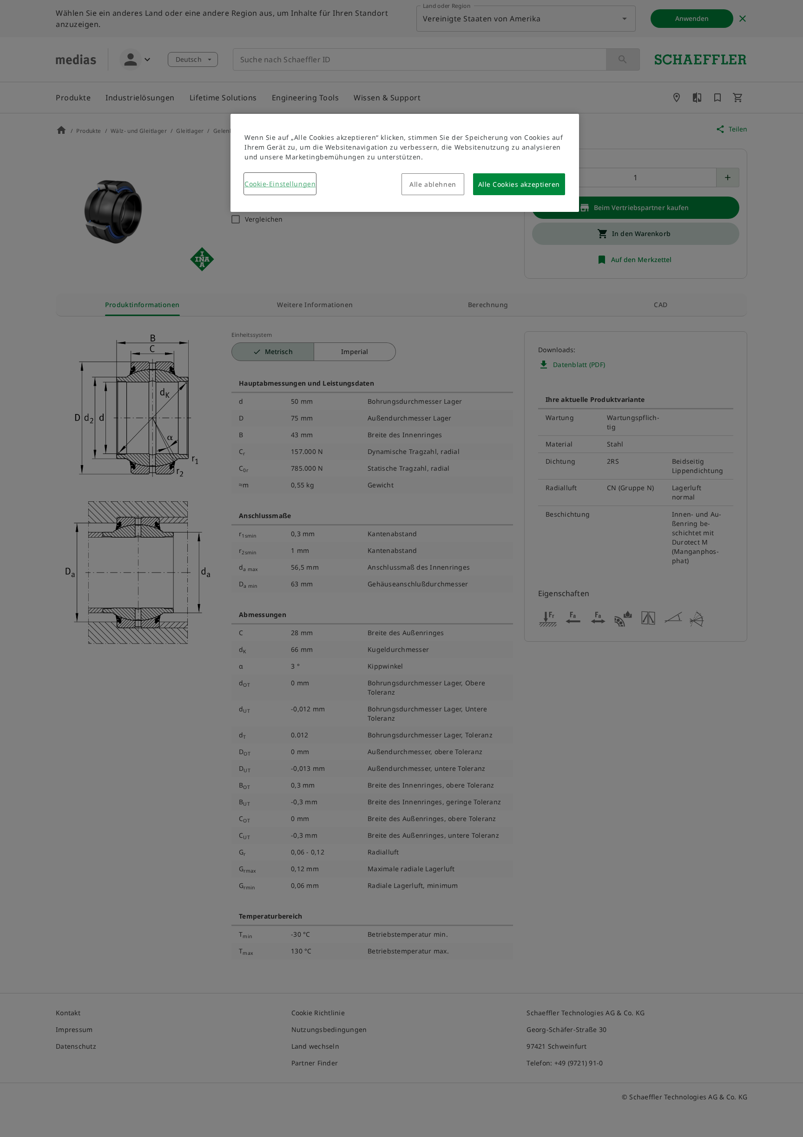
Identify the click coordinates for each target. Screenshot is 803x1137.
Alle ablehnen (432, 184)
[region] (404, 163)
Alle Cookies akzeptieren (519, 184)
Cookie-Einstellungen (280, 183)
